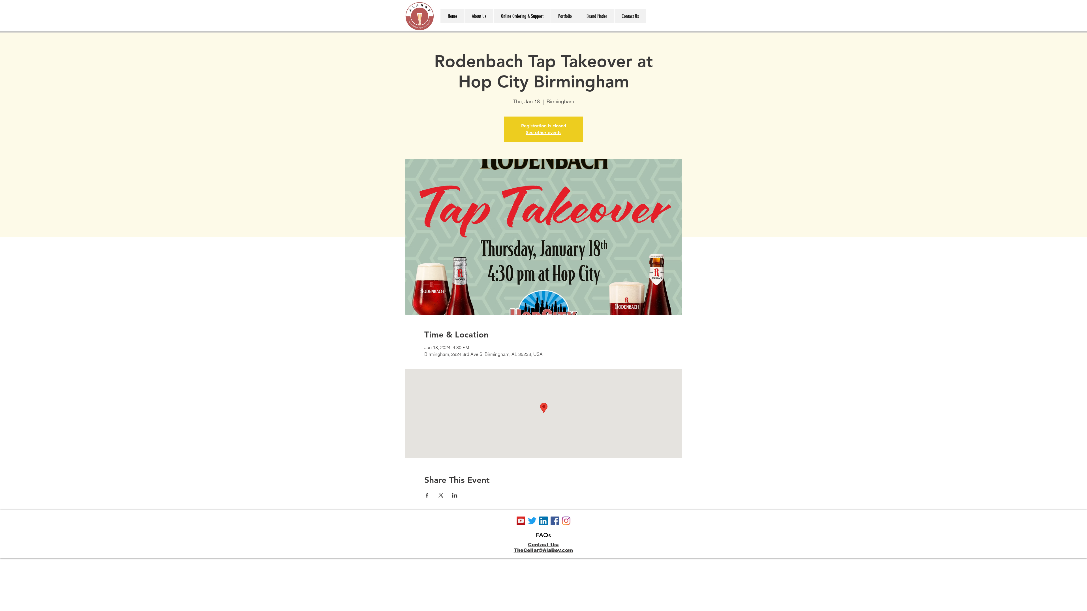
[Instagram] (566, 521)
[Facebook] (555, 521)
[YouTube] (521, 521)
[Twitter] (532, 521)
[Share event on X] (441, 495)
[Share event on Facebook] (427, 495)
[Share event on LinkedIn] (454, 495)
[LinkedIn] (543, 521)
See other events (543, 132)
